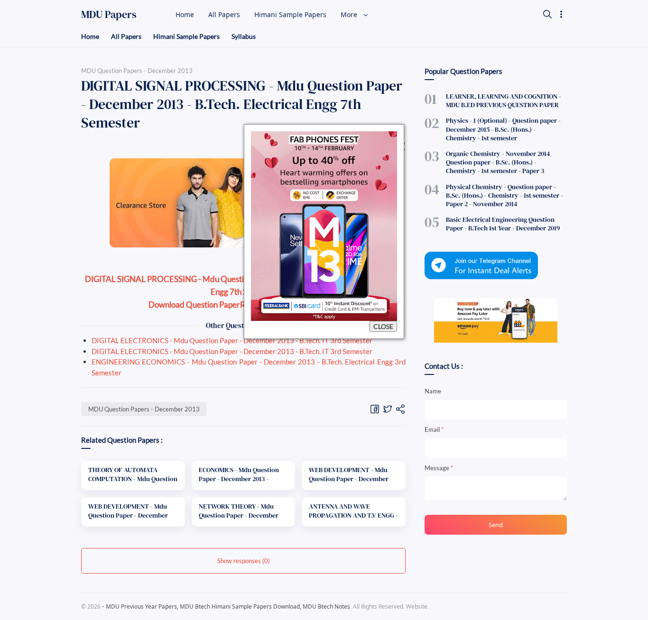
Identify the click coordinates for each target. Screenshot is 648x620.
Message (439, 468)
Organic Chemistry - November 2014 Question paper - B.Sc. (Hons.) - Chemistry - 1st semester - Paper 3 (498, 162)
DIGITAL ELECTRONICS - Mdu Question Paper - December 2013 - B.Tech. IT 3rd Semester (232, 340)
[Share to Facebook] (375, 408)
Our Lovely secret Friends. (502, 606)
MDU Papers (109, 14)
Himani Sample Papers (186, 36)
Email (434, 429)
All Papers (126, 36)
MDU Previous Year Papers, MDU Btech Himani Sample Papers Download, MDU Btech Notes (228, 606)
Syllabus (243, 36)
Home (90, 36)
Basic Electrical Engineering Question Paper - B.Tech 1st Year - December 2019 (503, 224)
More (350, 14)
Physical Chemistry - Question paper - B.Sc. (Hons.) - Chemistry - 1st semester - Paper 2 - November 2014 (504, 195)
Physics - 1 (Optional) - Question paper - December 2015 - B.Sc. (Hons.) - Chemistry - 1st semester (503, 129)
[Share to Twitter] (387, 408)
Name (433, 391)
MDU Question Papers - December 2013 (144, 409)
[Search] (547, 14)
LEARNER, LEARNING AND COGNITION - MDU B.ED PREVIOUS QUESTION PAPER (503, 100)
